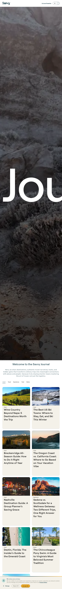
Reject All (16, 586)
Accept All (25, 586)
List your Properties (46, 3)
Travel (9, 382)
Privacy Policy (43, 582)
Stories (28, 382)
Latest (4, 382)
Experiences (16, 382)
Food (23, 382)
